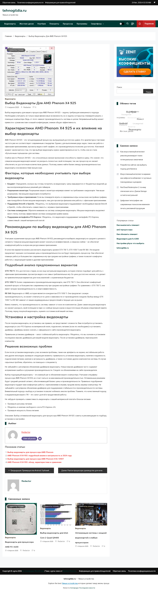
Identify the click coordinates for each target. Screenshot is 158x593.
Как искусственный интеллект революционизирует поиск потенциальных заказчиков (132, 156)
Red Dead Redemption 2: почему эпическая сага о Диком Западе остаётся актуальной (133, 191)
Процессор (68, 24)
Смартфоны (96, 24)
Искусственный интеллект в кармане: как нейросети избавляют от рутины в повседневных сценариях (135, 178)
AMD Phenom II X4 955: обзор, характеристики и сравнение (34, 462)
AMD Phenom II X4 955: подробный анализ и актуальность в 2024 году (39, 455)
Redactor (27, 107)
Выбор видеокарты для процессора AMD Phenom (30, 452)
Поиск (119, 87)
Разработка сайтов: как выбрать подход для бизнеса (133, 167)
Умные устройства (70, 583)
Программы (82, 24)
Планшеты (54, 24)
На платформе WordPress (33, 571)
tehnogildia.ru (14, 10)
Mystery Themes (69, 571)
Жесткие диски (27, 24)
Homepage (74, 588)
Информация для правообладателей (60, 3)
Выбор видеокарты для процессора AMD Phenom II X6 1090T (35, 459)
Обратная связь (9, 3)
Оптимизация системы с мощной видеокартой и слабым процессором (91, 538)
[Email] (40, 438)
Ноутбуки (41, 24)
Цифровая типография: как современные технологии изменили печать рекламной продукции (135, 204)
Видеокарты (10, 24)
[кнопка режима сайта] (121, 24)
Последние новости (87, 588)
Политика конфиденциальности (30, 3)
